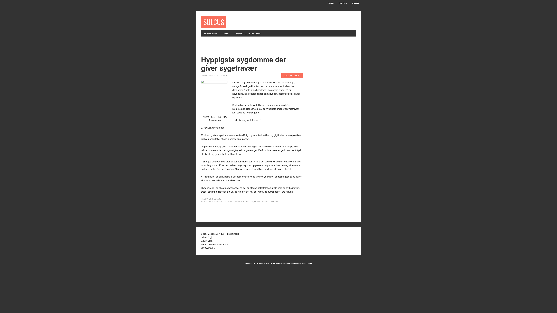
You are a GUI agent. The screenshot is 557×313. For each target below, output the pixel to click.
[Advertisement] (254, 47)
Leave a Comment (292, 75)
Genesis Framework (286, 263)
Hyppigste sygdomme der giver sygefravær (243, 63)
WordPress (300, 263)
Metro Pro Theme (268, 263)
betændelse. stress (224, 201)
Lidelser (218, 199)
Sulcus (213, 22)
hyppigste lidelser (244, 201)
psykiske (274, 201)
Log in (309, 263)
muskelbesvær (261, 201)
